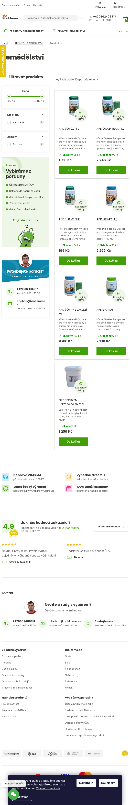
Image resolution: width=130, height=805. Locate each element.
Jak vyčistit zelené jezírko (23, 209)
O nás (27, 5)
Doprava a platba (11, 5)
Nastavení (22, 797)
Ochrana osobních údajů (15, 681)
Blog (67, 662)
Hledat (81, 18)
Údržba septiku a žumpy (78, 729)
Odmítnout (86, 783)
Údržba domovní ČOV (21, 184)
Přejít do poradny (25, 220)
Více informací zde (48, 788)
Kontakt (69, 687)
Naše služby (72, 675)
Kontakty (37, 5)
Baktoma (27, 144)
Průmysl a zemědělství (14, 710)
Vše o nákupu (9, 669)
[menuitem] (26, 31)
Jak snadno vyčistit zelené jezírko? (84, 735)
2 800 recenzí (71, 527)
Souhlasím (108, 783)
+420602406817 (104, 17)
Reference (71, 681)
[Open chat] (13, 795)
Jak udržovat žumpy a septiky (26, 197)
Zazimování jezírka (19, 203)
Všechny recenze (109, 526)
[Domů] (5, 43)
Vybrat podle (9, 716)
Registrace (119, 6)
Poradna (6, 662)
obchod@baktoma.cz (31, 303)
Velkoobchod (72, 669)
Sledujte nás (104, 621)
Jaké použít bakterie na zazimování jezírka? (89, 716)
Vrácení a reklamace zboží (17, 687)
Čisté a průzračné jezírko (79, 704)
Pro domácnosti (10, 704)
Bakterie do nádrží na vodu (24, 190)
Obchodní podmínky (13, 675)
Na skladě (27, 122)
